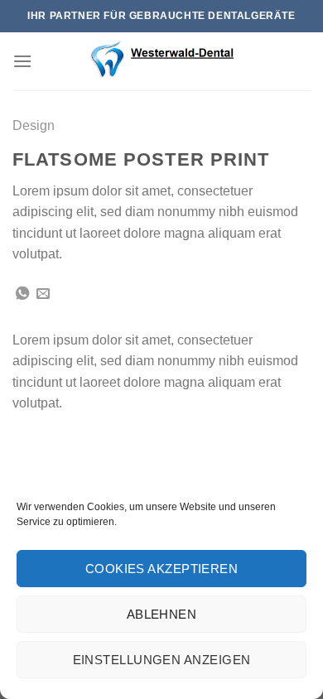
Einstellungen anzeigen (162, 660)
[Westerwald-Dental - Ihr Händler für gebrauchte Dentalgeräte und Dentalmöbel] (161, 61)
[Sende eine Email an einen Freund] (43, 294)
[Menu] (22, 61)
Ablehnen (162, 614)
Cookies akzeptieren (162, 569)
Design (33, 125)
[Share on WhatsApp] (22, 294)
